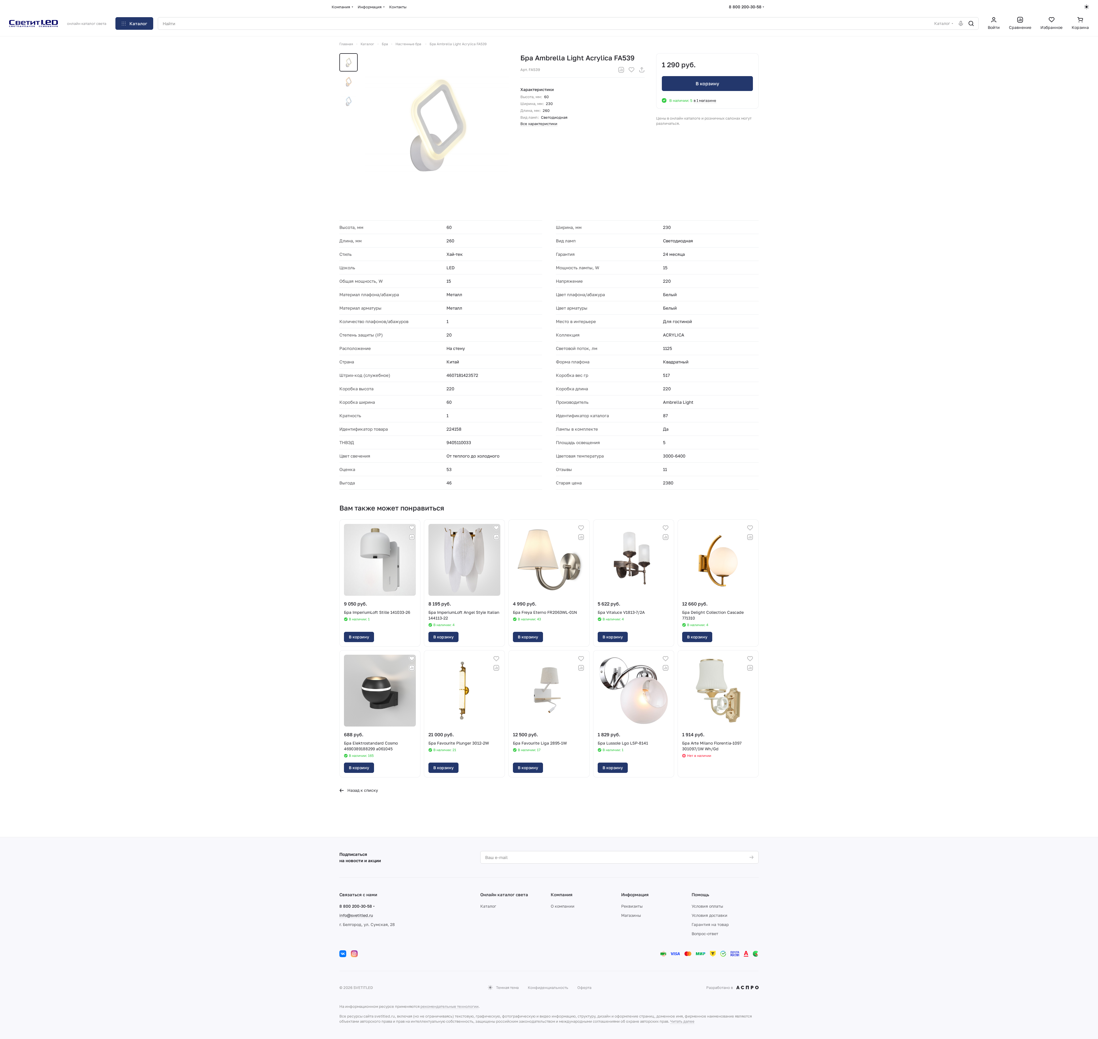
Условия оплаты (707, 906)
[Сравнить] (621, 70)
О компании (562, 906)
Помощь (700, 894)
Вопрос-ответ (705, 933)
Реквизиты (632, 906)
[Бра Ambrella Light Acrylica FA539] (437, 125)
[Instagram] (354, 953)
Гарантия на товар (710, 924)
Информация (635, 894)
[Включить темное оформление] (1086, 7)
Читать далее (682, 1021)
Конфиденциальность (548, 987)
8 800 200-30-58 (745, 6)
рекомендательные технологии (449, 1006)
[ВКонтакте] (342, 953)
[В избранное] (631, 70)
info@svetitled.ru (356, 915)
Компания (561, 894)
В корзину (707, 83)
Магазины (631, 915)
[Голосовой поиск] (961, 23)
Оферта (584, 987)
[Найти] (971, 23)
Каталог (488, 906)
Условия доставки (709, 915)
